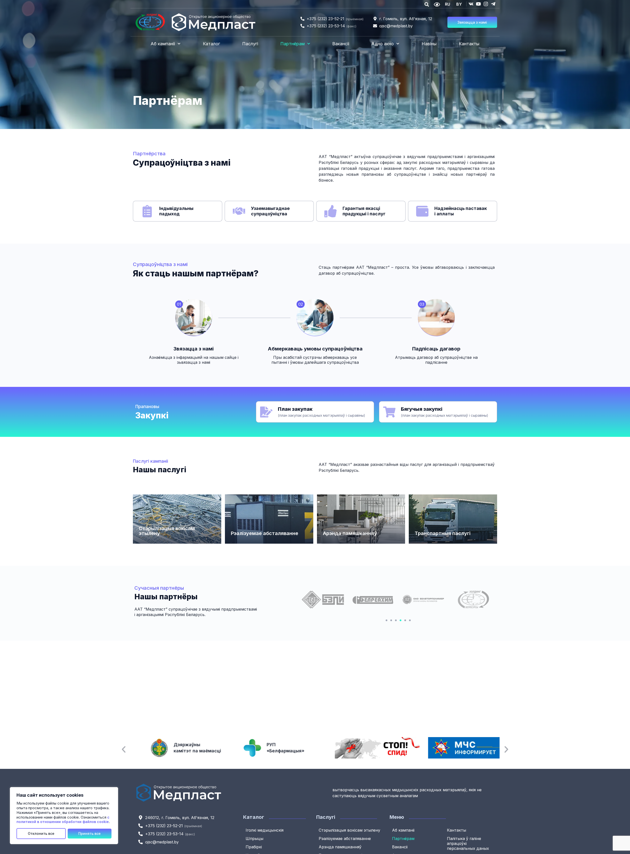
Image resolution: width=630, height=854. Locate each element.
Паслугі (250, 43)
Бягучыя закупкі (421, 409)
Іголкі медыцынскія (265, 830)
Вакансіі (340, 43)
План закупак (295, 409)
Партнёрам (292, 43)
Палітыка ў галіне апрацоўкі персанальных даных (468, 843)
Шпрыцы (254, 838)
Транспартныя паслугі (443, 533)
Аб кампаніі (163, 43)
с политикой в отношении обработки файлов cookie (63, 819)
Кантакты (469, 43)
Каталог (211, 43)
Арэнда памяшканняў (350, 533)
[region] (64, 815)
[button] (386, 620)
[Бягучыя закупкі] (389, 412)
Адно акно (382, 43)
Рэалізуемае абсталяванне (264, 533)
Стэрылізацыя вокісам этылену (167, 530)
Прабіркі (254, 846)
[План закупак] (266, 412)
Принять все (89, 833)
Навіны (429, 43)
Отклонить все (41, 833)
